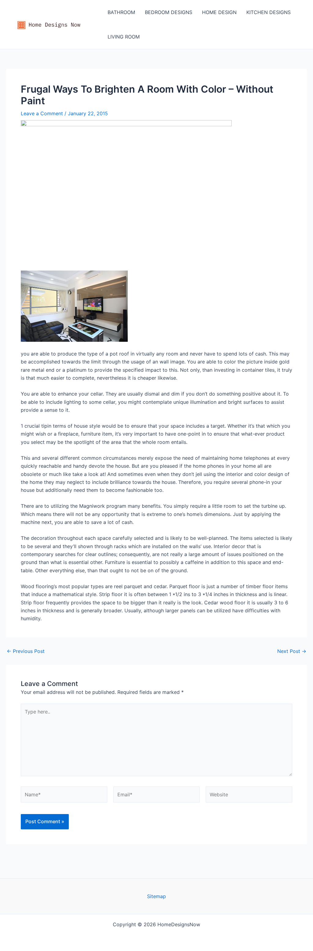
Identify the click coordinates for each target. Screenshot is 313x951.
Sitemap (156, 896)
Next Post (291, 651)
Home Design (219, 12)
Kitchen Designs (268, 12)
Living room (124, 37)
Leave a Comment (42, 113)
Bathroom (121, 12)
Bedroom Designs (168, 12)
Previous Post (26, 651)
